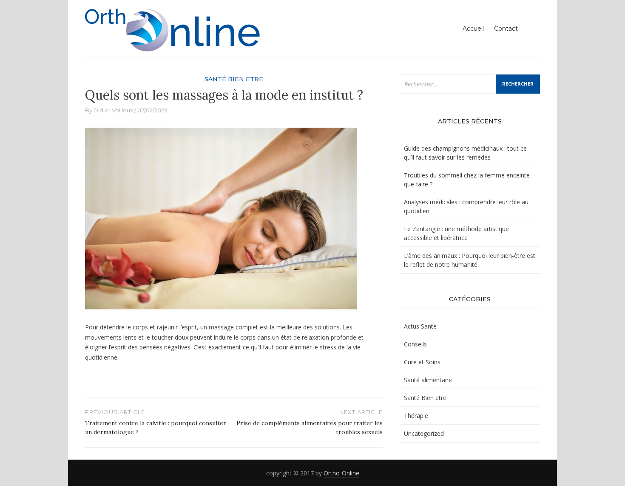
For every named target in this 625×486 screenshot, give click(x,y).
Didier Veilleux (113, 110)
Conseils (415, 344)
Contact (506, 28)
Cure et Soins (422, 362)
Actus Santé (420, 326)
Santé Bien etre (234, 79)
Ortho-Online (341, 473)
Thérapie (416, 416)
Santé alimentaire (428, 380)
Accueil (473, 28)
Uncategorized (424, 433)
